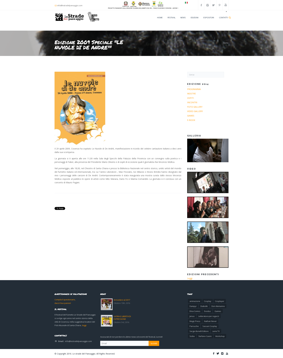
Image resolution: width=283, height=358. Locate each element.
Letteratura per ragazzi (208, 316)
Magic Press (195, 321)
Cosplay (207, 301)
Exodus (207, 311)
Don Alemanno (218, 306)
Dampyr (193, 306)
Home (160, 17)
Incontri (192, 102)
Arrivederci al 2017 (122, 300)
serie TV (216, 331)
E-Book (191, 120)
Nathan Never (210, 321)
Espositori (208, 17)
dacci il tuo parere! (63, 303)
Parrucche (194, 326)
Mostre (191, 93)
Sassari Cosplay (210, 326)
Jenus (192, 316)
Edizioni (194, 17)
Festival (171, 17)
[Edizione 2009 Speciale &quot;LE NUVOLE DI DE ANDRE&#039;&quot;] (80, 108)
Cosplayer (219, 301)
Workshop (220, 336)
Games (190, 115)
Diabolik (204, 306)
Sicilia (192, 336)
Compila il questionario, (65, 299)
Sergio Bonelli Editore (199, 331)
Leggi (189, 278)
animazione (195, 301)
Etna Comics (195, 311)
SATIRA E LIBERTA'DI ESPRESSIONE (122, 317)
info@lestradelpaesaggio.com (78, 341)
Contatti (223, 17)
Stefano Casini (205, 336)
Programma (194, 89)
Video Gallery (195, 111)
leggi (84, 325)
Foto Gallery (194, 106)
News (183, 17)
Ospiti (190, 98)
